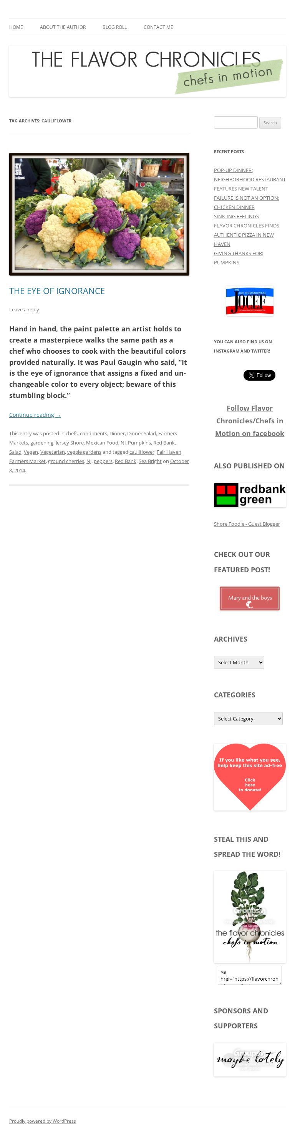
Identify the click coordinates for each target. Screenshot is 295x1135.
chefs (72, 433)
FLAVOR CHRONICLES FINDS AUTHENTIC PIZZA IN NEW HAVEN (246, 234)
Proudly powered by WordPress (42, 1121)
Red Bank (164, 442)
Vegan (31, 451)
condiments (93, 433)
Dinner (117, 433)
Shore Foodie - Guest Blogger (247, 523)
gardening (41, 442)
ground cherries (66, 461)
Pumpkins (139, 442)
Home (16, 27)
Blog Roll (115, 27)
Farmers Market (27, 461)
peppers (103, 461)
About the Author (63, 27)
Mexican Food (102, 442)
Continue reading (35, 414)
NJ (123, 442)
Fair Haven (169, 451)
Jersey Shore (70, 442)
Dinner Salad (141, 433)
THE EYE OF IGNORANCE (57, 290)
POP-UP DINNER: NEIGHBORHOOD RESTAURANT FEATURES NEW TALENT (250, 179)
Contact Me (158, 27)
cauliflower (141, 451)
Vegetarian (52, 451)
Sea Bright (150, 461)
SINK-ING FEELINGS (236, 216)
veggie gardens (84, 451)
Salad (15, 451)
